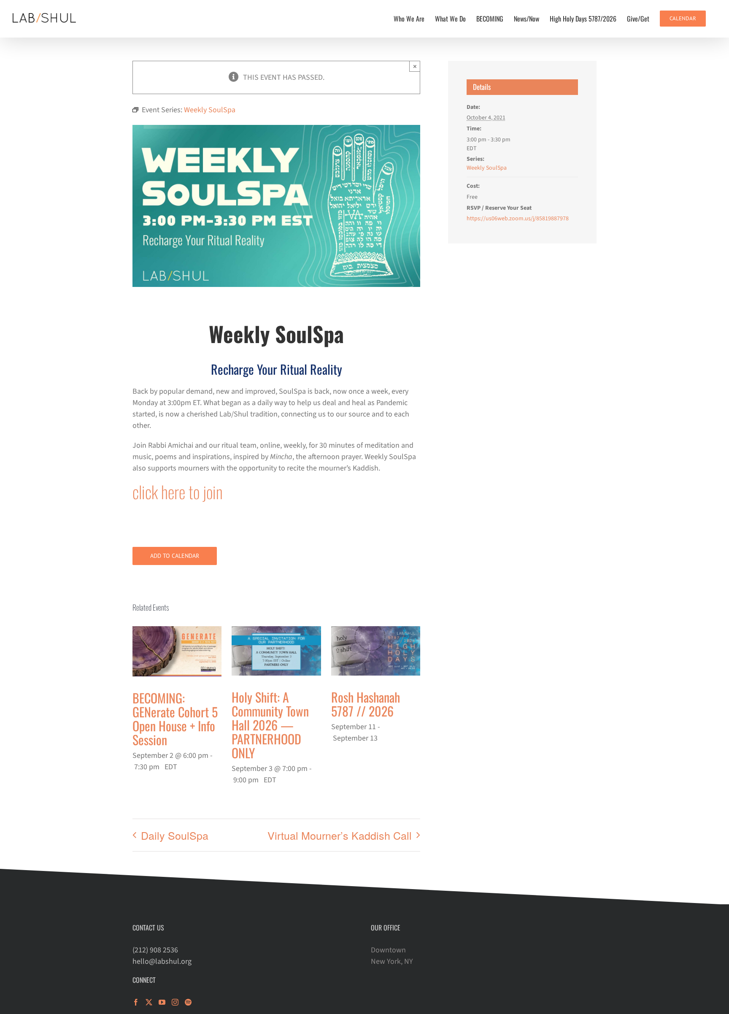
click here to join (177, 491)
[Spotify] (188, 1002)
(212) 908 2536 (155, 950)
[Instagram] (175, 1002)
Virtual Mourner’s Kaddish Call (339, 835)
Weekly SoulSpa (487, 168)
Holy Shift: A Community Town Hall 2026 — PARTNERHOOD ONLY (270, 724)
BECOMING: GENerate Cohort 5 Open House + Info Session (175, 718)
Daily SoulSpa (174, 835)
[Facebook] (135, 1002)
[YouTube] (162, 1002)
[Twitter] (149, 1002)
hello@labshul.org (162, 961)
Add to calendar (174, 556)
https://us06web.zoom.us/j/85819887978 (518, 218)
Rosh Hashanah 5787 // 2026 (365, 703)
